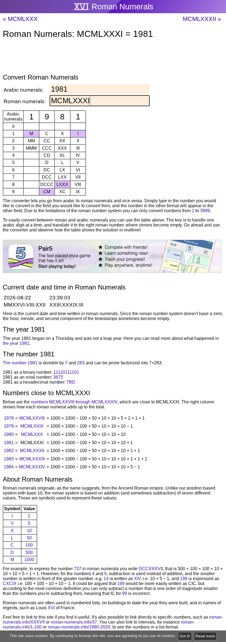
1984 (9, 467)
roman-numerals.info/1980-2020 (79, 627)
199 (183, 578)
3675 (58, 377)
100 (29, 545)
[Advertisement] (113, 57)
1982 (9, 450)
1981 (9, 442)
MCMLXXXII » (202, 18)
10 (29, 530)
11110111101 (66, 372)
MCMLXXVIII (32, 418)
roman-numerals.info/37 (74, 622)
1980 (9, 434)
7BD (70, 382)
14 (106, 578)
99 (124, 593)
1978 (9, 418)
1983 (9, 459)
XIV (137, 578)
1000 (29, 559)
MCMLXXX (32, 434)
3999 (205, 210)
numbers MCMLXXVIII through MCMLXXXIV (74, 402)
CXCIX (10, 583)
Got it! (185, 636)
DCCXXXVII (151, 568)
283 (81, 362)
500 (29, 552)
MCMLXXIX (32, 426)
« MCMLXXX (20, 18)
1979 (9, 426)
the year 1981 (16, 343)
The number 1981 (20, 362)
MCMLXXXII (32, 450)
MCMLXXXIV (32, 467)
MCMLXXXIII (32, 459)
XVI (51, 607)
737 (77, 568)
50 (29, 538)
